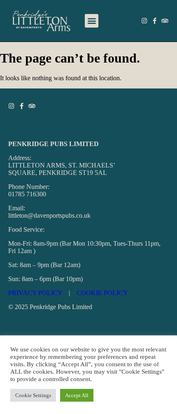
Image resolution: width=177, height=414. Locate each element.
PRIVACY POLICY (35, 292)
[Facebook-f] (154, 21)
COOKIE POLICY (102, 292)
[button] (91, 21)
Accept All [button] (76, 395)
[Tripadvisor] (165, 21)
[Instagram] (144, 21)
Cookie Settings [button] (33, 395)
